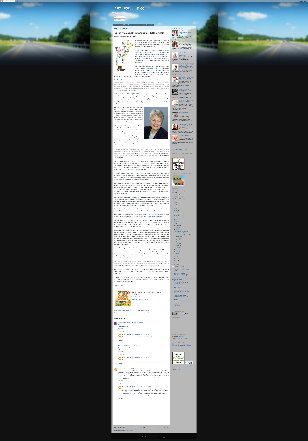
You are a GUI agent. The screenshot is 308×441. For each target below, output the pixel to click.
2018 (175, 211)
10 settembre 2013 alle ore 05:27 (137, 322)
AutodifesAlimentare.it (180, 295)
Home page (141, 427)
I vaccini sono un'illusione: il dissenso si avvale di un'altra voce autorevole (186, 126)
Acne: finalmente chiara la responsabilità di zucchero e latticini (186, 32)
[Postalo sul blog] (143, 310)
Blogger (164, 437)
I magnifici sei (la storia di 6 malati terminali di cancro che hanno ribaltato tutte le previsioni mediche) (186, 66)
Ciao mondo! (177, 305)
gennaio (177, 253)
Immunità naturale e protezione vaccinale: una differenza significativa (185, 114)
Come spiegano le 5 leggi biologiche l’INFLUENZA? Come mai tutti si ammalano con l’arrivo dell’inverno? (182, 290)
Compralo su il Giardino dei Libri (139, 299)
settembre (178, 229)
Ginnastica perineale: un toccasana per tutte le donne (186, 136)
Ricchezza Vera (178, 279)
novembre (178, 225)
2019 (175, 208)
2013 (175, 221)
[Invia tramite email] (142, 310)
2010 (175, 260)
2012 (175, 256)
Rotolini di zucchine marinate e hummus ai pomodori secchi (181, 275)
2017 (175, 213)
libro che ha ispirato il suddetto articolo (152, 51)
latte (173, 192)
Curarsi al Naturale (179, 266)
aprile (177, 247)
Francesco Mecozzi (123, 322)
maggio (177, 245)
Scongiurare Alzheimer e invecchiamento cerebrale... (182, 232)
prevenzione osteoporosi (125, 312)
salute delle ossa (147, 312)
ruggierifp (121, 368)
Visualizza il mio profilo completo (180, 338)
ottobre (177, 227)
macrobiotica (175, 194)
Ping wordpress (176, 369)
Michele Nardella (126, 334)
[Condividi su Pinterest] (148, 310)
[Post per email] (139, 310)
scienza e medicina (157, 312)
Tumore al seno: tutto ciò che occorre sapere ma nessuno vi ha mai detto (134, 25)
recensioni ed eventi (138, 312)
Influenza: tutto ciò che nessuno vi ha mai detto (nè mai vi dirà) (186, 54)
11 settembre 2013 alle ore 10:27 (142, 357)
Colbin (137, 173)
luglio (176, 241)
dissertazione (135, 197)
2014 (175, 219)
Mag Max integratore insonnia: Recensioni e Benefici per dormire (182, 268)
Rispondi (120, 328)
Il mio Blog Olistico (128, 8)
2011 (175, 258)
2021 (175, 204)
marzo (177, 249)
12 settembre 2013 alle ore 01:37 (142, 386)
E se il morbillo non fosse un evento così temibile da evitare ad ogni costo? (186, 78)
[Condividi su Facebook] (146, 310)
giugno (177, 243)
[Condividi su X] (145, 310)
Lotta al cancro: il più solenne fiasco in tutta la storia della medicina (185, 91)
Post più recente (120, 427)
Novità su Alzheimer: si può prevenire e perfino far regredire (186, 101)
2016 (175, 215)
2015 (175, 217)
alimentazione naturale (178, 191)
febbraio (177, 251)
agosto (177, 239)
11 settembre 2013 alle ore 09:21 (132, 345)
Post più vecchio (163, 427)
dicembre (178, 223)
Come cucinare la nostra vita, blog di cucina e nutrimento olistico (182, 303)
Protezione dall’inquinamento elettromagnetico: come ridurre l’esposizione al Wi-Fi (181, 282)
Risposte (122, 331)
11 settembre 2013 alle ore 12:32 (132, 368)
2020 (175, 206)
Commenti (118, 19)
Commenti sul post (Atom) (126, 430)
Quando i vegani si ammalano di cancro (184, 42)
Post (116, 16)
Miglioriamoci (178, 287)
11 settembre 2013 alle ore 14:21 (142, 334)
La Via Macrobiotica (179, 273)
